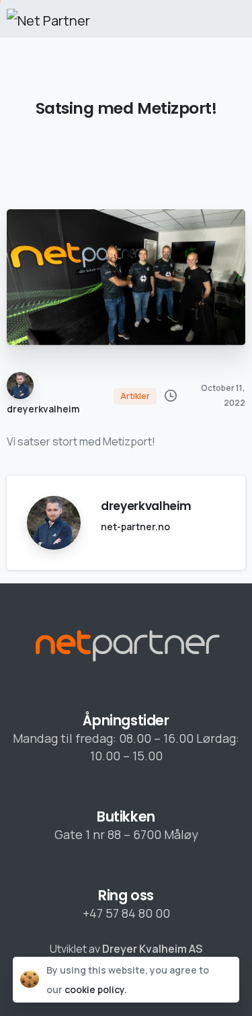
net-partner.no (135, 526)
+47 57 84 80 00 (126, 913)
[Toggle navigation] (231, 18)
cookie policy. (96, 989)
